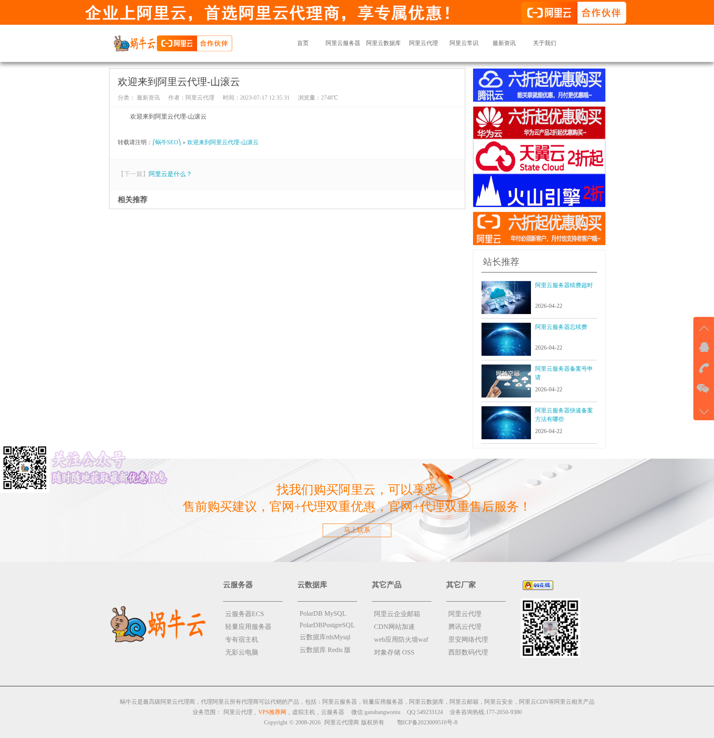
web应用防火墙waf (401, 639)
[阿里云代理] (172, 43)
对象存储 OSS (394, 652)
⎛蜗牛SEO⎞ (166, 142)
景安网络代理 (468, 639)
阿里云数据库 (383, 43)
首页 (303, 43)
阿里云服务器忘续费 (561, 327)
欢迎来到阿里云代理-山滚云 (223, 142)
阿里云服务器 (343, 43)
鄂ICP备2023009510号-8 (427, 722)
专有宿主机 (241, 639)
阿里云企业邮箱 (397, 613)
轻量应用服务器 (248, 626)
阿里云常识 (464, 43)
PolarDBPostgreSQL (327, 624)
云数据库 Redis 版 (325, 649)
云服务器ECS (244, 613)
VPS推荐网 (272, 712)
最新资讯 (504, 43)
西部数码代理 (468, 652)
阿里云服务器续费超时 (564, 285)
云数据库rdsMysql (325, 636)
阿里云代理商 (341, 722)
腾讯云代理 (464, 626)
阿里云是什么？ (170, 174)
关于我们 (544, 43)
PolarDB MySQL (323, 613)
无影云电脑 (241, 652)
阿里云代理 (423, 43)
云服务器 (332, 712)
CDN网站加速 (394, 626)
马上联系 (357, 529)
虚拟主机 (303, 712)
